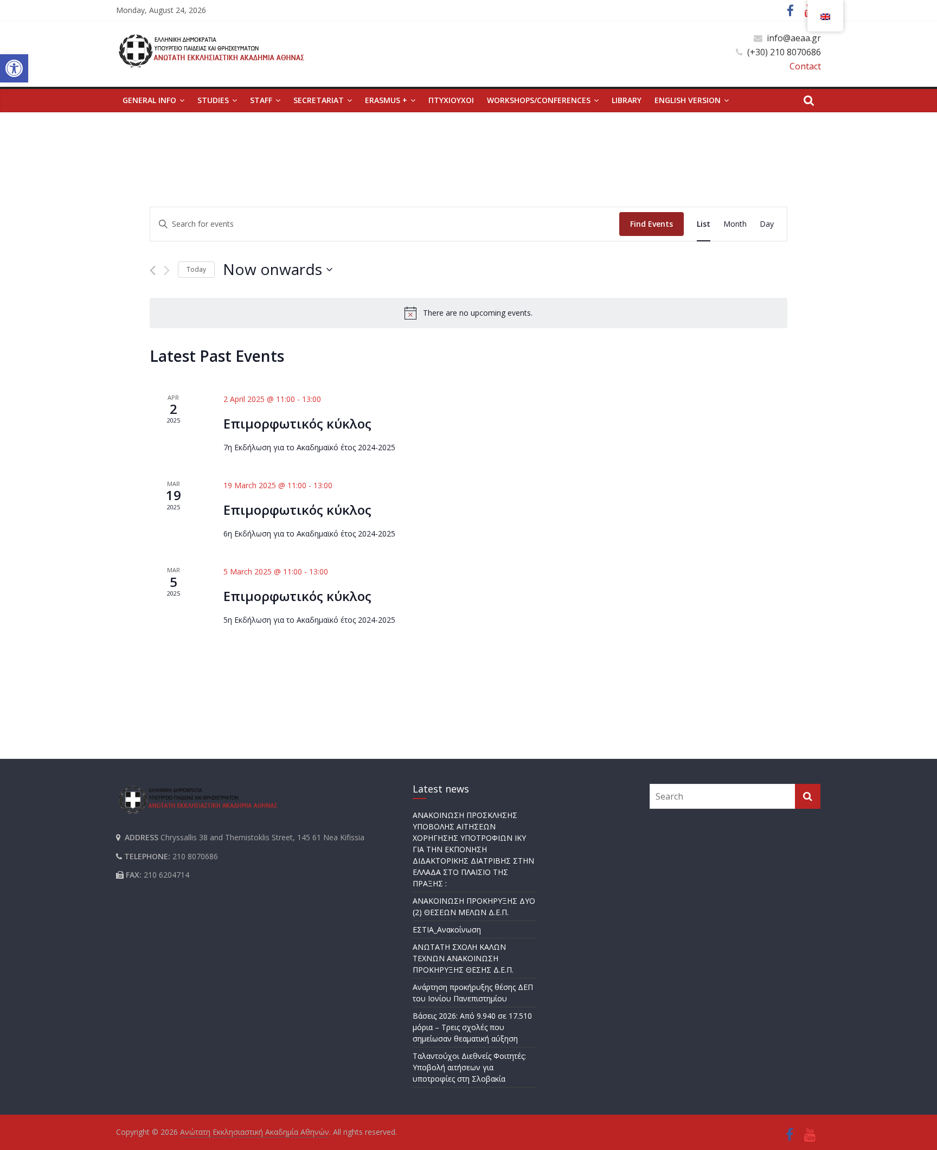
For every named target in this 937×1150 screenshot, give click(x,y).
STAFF (261, 100)
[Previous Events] (153, 270)
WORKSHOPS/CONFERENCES (539, 100)
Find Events (651, 224)
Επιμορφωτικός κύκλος (297, 423)
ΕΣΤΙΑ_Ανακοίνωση (447, 929)
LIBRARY (626, 100)
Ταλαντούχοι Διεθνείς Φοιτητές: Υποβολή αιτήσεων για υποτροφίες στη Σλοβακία (469, 1067)
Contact (805, 66)
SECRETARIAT (318, 100)
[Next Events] (167, 270)
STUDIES (213, 100)
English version (687, 100)
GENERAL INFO (149, 100)
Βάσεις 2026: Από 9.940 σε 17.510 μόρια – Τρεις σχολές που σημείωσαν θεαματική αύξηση (472, 1027)
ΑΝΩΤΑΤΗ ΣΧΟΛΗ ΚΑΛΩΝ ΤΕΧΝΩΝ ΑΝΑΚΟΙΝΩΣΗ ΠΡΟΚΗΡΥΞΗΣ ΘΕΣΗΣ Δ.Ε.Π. (463, 958)
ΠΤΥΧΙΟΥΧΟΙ (451, 100)
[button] (14, 68)
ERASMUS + (386, 100)
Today (196, 269)
